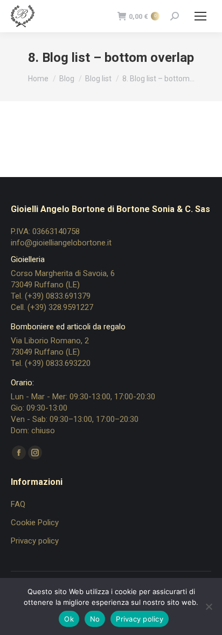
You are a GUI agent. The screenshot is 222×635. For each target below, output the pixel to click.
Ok (69, 619)
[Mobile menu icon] (200, 16)
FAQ (18, 504)
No (95, 619)
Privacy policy (35, 541)
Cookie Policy (35, 522)
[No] (208, 606)
